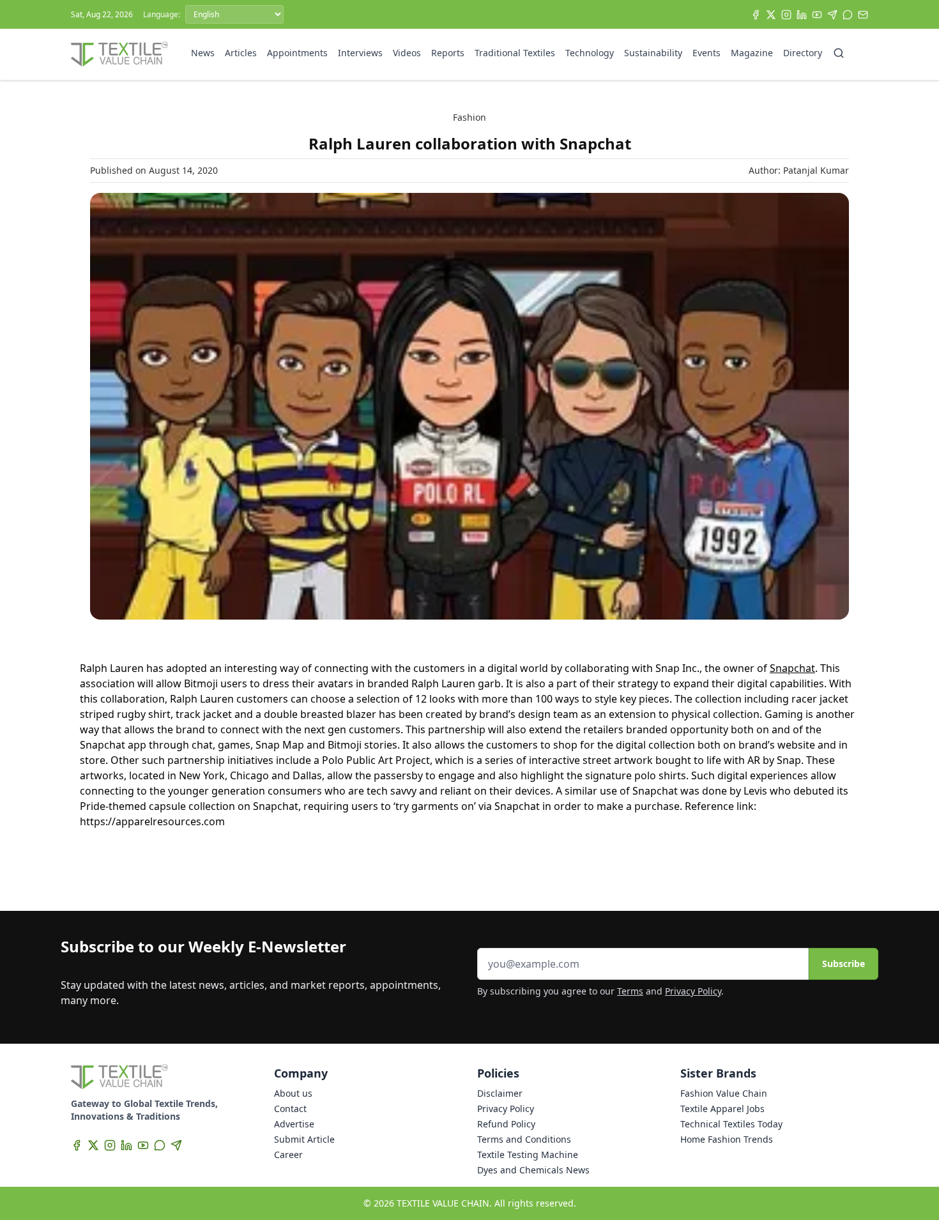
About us (293, 1093)
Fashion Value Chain (723, 1093)
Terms (630, 991)
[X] (771, 15)
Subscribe (843, 963)
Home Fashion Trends (726, 1139)
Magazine (752, 53)
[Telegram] (832, 15)
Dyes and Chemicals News (533, 1170)
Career (288, 1154)
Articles (241, 53)
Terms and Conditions (524, 1139)
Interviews (360, 53)
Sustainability (653, 53)
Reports (447, 53)
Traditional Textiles (515, 53)
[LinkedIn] (802, 15)
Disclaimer (500, 1093)
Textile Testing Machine (527, 1154)
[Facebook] (756, 15)
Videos (407, 53)
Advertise (294, 1124)
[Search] (838, 53)
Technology (589, 53)
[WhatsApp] (848, 15)
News (203, 53)
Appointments (297, 53)
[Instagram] (786, 15)
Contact (290, 1108)
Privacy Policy (693, 991)
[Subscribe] (863, 15)
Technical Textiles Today (731, 1124)
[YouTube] (817, 15)
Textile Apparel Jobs (722, 1108)
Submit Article (304, 1139)
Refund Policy (506, 1124)
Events (706, 53)
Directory (802, 53)
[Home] (119, 54)
